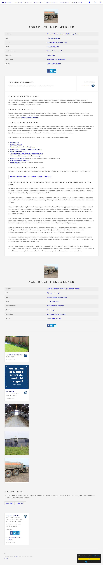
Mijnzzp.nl (6, 2)
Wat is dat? (96, 556)
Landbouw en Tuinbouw (54, 63)
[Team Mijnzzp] (25, 355)
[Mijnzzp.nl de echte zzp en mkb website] (51, 16)
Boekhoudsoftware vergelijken (55, 51)
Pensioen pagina (15, 162)
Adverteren (10, 391)
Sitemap (6, 558)
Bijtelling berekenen (16, 144)
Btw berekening (14, 142)
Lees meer (9, 503)
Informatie (56, 34)
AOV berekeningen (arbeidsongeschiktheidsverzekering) (26, 153)
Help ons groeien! (12, 515)
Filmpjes (77, 34)
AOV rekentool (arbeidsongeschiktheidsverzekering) (25, 156)
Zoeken (94, 2)
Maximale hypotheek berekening (19, 160)
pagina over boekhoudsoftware (29, 117)
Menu (100, 2)
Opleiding (71, 34)
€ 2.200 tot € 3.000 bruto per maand (57, 42)
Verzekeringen (51, 55)
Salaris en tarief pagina (17, 158)
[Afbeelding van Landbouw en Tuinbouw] (17, 344)
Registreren (20, 503)
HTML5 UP (16, 556)
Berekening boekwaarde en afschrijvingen (22, 147)
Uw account (89, 2)
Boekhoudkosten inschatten (18, 151)
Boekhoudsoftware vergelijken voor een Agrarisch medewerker (30, 176)
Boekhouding (64, 2)
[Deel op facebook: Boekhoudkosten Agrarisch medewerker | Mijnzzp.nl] (48, 72)
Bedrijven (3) (63, 34)
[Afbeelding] (17, 416)
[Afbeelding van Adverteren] (17, 377)
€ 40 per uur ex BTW (53, 46)
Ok (89, 559)
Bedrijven (18, 2)
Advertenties (39, 2)
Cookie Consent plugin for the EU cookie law (89, 562)
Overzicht (49, 34)
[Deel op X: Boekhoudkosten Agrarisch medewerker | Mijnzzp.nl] (51, 72)
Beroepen (28, 2)
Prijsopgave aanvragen (53, 38)
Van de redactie (51, 2)
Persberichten (77, 2)
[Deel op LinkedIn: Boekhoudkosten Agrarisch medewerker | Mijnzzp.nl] (54, 72)
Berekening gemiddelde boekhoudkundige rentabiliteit (25, 149)
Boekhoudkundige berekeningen (56, 59)
